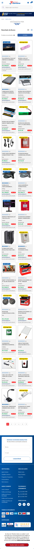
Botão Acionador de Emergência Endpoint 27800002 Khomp (24, 375)
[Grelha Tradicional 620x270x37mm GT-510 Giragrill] (25, 332)
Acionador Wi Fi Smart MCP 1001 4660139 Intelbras (24, 407)
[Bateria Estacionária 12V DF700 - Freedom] (25, 269)
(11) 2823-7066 (23, 491)
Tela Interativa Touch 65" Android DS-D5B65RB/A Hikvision (8, 59)
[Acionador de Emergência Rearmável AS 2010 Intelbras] (9, 332)
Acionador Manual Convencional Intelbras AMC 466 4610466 (24, 154)
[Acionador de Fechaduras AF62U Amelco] (25, 237)
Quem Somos (5, 472)
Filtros (25, 35)
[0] (31, 2)
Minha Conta (21, 472)
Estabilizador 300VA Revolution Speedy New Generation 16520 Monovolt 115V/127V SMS (8, 249)
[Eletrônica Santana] (15, 3)
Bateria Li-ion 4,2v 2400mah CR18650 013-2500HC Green (23, 59)
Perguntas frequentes (7, 477)
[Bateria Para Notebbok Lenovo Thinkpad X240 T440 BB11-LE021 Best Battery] (9, 112)
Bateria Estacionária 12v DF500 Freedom (24, 312)
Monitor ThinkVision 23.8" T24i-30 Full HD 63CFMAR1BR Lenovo (9, 217)
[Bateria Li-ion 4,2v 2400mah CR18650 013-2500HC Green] (25, 47)
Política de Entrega (6, 492)
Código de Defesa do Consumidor (7, 501)
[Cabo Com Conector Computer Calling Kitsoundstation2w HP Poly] (9, 364)
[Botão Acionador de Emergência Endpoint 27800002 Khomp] (25, 364)
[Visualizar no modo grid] (32, 30)
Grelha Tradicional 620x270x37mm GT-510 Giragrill (23, 344)
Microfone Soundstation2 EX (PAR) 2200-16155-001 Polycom (8, 312)
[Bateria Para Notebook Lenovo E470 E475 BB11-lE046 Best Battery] (25, 80)
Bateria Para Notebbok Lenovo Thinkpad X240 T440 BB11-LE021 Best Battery (8, 122)
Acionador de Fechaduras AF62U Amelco (23, 249)
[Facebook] (19, 504)
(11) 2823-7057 (23, 496)
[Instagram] (24, 504)
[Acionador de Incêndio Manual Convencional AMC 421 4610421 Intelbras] (25, 206)
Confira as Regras (20, 14)
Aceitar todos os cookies (17, 545)
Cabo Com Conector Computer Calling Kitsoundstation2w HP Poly (8, 375)
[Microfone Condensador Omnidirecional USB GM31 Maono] (9, 395)
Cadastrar (17, 458)
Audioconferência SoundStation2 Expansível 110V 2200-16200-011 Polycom (23, 186)
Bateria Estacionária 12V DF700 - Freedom (24, 280)
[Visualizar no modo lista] (28, 30)
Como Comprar (5, 489)
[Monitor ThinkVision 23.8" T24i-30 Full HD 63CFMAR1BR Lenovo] (9, 206)
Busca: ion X (8, 19)
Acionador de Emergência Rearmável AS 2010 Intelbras (9, 344)
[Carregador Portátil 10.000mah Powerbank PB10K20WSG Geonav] (9, 80)
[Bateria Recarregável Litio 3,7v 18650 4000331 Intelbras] (25, 112)
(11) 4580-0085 (23, 494)
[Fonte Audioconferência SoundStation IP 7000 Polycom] (9, 142)
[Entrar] (28, 2)
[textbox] (17, 7)
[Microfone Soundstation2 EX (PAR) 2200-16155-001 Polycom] (9, 301)
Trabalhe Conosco (6, 474)
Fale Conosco (5, 482)
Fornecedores (5, 479)
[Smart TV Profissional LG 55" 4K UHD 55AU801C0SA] (9, 269)
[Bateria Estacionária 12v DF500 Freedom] (25, 301)
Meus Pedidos (21, 474)
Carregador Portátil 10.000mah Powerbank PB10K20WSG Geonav (8, 92)
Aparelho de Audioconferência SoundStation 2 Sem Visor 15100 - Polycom (8, 186)
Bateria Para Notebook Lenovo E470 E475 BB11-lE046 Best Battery (24, 92)
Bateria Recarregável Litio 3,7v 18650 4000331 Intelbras (24, 123)
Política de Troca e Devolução (6, 495)
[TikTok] (28, 504)
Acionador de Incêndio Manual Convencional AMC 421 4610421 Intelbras (24, 217)
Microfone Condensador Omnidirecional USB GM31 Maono (9, 407)
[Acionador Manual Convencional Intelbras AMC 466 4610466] (25, 142)
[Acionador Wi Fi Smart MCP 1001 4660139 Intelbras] (25, 395)
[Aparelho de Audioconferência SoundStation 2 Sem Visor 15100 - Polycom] (9, 174)
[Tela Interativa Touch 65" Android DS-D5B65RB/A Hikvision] (9, 47)
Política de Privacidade (23, 540)
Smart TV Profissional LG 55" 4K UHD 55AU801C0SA (9, 280)
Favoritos (20, 477)
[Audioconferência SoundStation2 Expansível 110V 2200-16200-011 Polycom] (25, 174)
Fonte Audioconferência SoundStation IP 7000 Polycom (8, 154)
